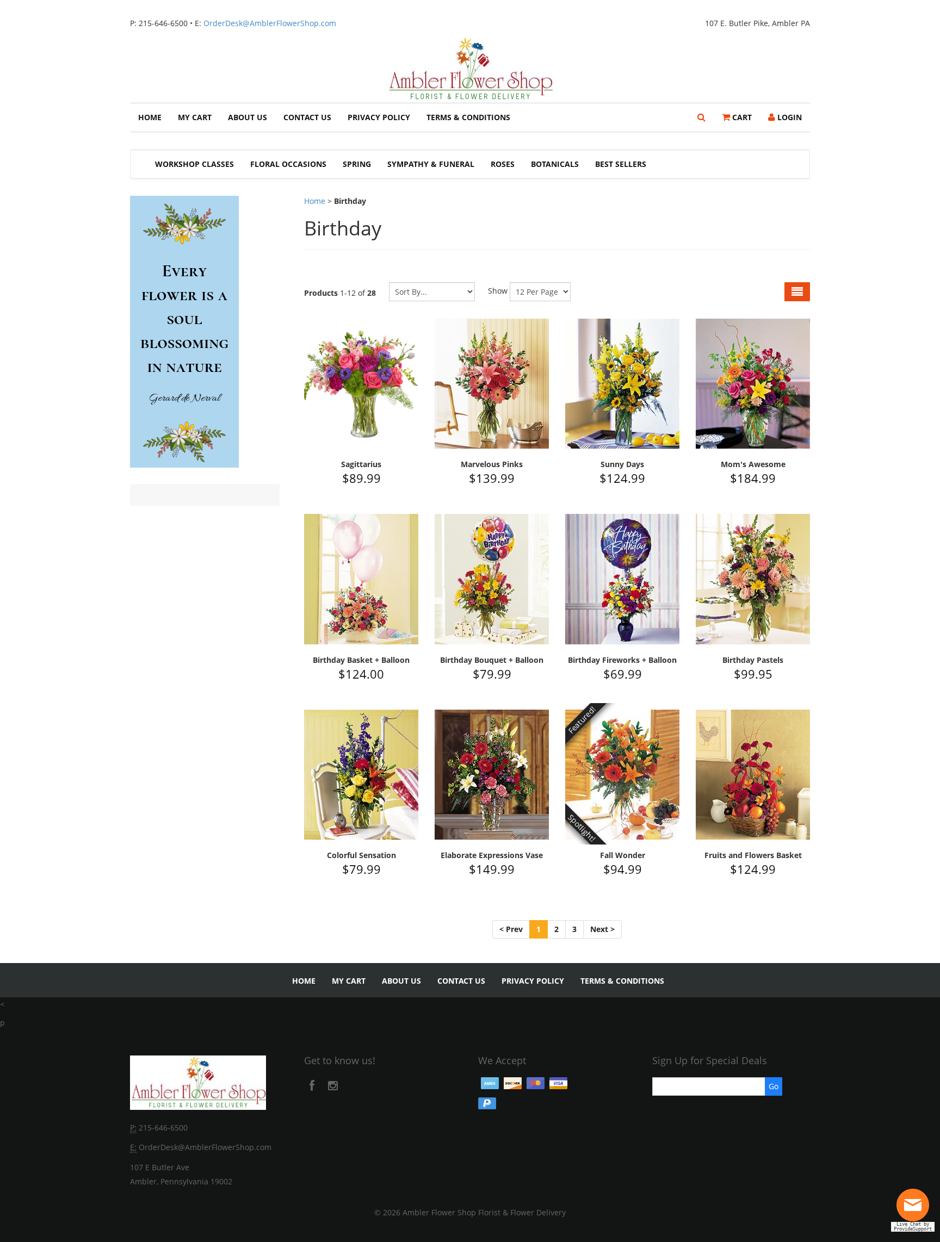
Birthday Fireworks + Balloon (622, 660)
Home (150, 117)
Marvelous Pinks (492, 464)
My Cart (195, 117)
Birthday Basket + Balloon (361, 660)
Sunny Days (622, 464)
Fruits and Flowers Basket (753, 855)
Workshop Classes (194, 164)
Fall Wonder (622, 855)
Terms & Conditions (468, 117)
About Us (247, 117)
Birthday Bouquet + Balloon (491, 660)
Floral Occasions (288, 164)
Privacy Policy (379, 117)
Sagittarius (361, 464)
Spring (357, 164)
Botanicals (555, 164)
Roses (503, 164)
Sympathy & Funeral (430, 164)
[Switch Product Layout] (797, 291)
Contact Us (307, 117)
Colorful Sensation (361, 855)
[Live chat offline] (915, 1209)
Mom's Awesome (753, 464)
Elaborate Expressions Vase (492, 855)
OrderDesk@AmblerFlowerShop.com (269, 23)
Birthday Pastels (752, 660)
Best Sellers (620, 164)
